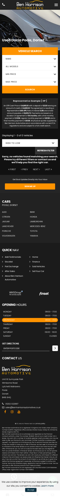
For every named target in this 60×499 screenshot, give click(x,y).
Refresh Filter (45, 150)
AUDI (4, 212)
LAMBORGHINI (36, 222)
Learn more (47, 486)
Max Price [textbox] (11, 81)
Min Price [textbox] (11, 74)
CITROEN (6, 217)
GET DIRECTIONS (10, 344)
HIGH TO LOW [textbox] (13, 143)
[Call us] (4, 5)
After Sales (10, 271)
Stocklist (9, 262)
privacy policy (40, 423)
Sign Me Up (30, 186)
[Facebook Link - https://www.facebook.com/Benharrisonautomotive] (5, 411)
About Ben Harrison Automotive (14, 278)
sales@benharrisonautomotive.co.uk (22, 408)
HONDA (33, 217)
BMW (32, 212)
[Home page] (30, 4)
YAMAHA (34, 236)
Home (35, 257)
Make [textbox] (8, 58)
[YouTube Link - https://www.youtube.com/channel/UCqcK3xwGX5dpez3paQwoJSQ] (18, 411)
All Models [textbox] (12, 66)
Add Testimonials (13, 257)
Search (30, 89)
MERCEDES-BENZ (37, 226)
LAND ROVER (7, 226)
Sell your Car (38, 271)
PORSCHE (6, 231)
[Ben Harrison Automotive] (16, 374)
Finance (36, 262)
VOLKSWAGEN (8, 236)
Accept (30, 490)
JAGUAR (5, 222)
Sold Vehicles (38, 267)
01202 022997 (11, 404)
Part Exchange (12, 267)
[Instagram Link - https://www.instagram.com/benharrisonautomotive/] (12, 411)
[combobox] (30, 59)
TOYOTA (33, 231)
